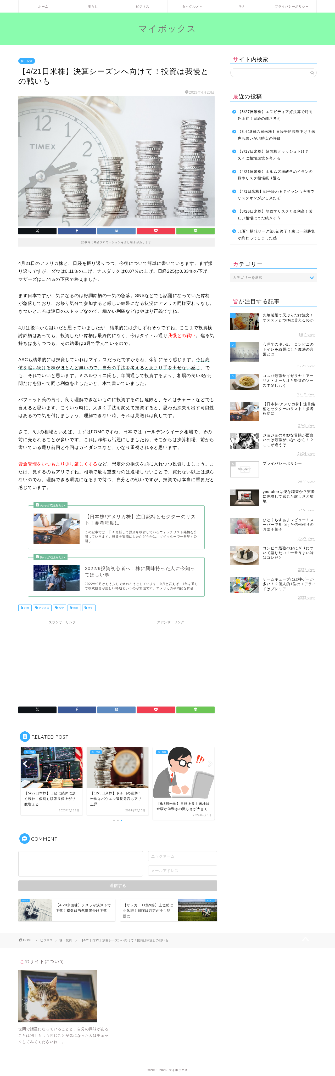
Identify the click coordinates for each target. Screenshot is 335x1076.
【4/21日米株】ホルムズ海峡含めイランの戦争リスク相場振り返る (275, 175)
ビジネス (142, 6)
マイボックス (167, 28)
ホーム (43, 6)
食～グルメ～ (192, 6)
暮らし (93, 6)
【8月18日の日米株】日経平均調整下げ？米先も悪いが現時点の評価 (276, 135)
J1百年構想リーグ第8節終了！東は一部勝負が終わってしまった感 (276, 234)
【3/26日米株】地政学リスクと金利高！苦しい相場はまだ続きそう (275, 214)
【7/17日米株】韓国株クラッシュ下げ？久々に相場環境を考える (273, 155)
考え (242, 6)
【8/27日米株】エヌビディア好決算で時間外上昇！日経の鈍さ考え (275, 115)
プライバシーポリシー (292, 6)
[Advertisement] (62, 659)
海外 (75, 607)
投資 (61, 607)
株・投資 (26, 60)
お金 (26, 607)
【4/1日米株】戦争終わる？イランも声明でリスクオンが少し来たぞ (276, 195)
